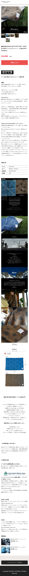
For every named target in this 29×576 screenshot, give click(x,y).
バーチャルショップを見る (14, 562)
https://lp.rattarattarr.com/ (7, 503)
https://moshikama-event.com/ (8, 527)
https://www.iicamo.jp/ (6, 488)
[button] (3, 35)
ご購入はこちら (14, 62)
